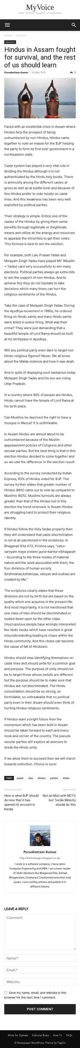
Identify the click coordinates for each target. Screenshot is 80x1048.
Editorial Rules (40, 1035)
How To (57, 1035)
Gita (30, 778)
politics (54, 778)
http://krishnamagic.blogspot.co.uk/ (40, 858)
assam (20, 778)
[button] (7, 25)
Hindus (41, 778)
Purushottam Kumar (16, 72)
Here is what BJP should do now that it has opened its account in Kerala (21, 802)
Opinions (21, 35)
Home (8, 35)
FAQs (69, 1035)
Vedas (66, 778)
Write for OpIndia (18, 1035)
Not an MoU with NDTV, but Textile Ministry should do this (59, 800)
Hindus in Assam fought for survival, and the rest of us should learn (40, 57)
